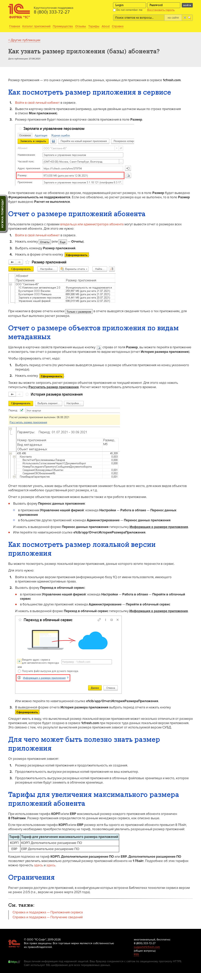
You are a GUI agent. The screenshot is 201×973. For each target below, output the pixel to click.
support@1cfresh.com (147, 947)
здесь (38, 865)
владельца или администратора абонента (92, 224)
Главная (14, 26)
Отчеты (44, 242)
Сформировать (77, 255)
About (106, 26)
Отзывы (80, 26)
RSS (136, 954)
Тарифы (93, 26)
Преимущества (63, 26)
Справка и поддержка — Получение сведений (48, 917)
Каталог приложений (36, 26)
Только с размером (79, 311)
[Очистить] (184, 17)
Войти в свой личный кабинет (37, 103)
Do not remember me (129, 10)
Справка (117, 26)
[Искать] (190, 17)
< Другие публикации (24, 40)
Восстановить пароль (161, 10)
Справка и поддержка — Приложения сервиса (48, 912)
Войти (187, 5)
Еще (63, 242)
